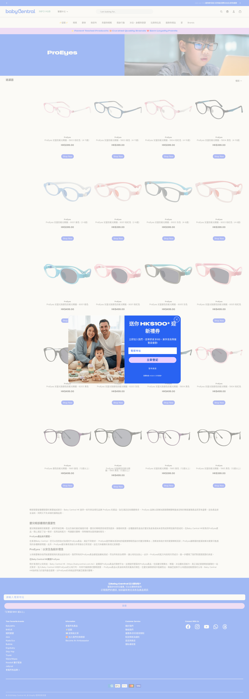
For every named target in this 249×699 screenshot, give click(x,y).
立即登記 (152, 359)
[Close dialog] (176, 319)
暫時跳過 (153, 368)
